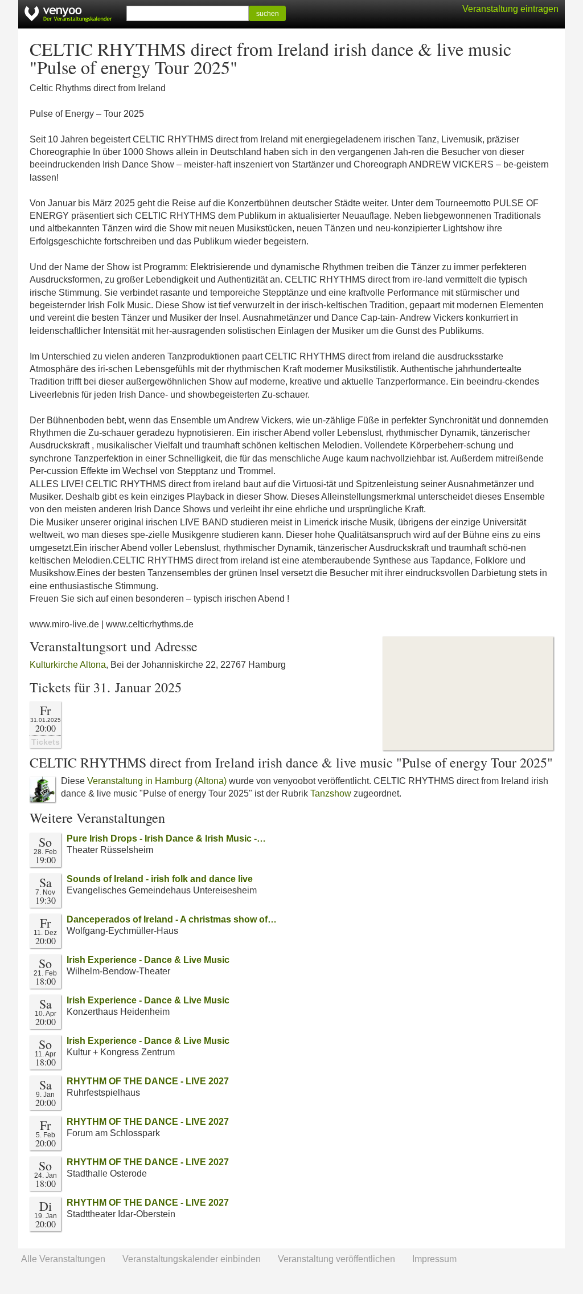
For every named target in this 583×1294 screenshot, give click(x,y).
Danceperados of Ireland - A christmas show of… (172, 919)
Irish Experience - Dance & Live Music (148, 960)
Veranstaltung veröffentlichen (336, 1259)
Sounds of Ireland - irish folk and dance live (160, 879)
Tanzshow (330, 793)
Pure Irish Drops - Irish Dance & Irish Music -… (166, 838)
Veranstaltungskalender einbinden (191, 1259)
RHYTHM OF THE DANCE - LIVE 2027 (148, 1081)
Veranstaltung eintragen (510, 9)
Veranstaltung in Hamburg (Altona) (157, 781)
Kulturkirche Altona (68, 665)
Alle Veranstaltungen (63, 1259)
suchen (267, 14)
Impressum (434, 1259)
